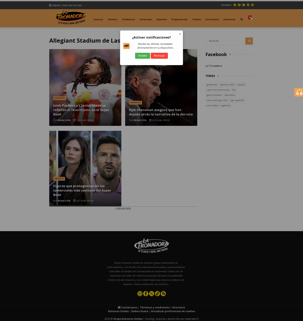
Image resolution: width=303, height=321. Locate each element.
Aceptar (142, 55)
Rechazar (159, 55)
